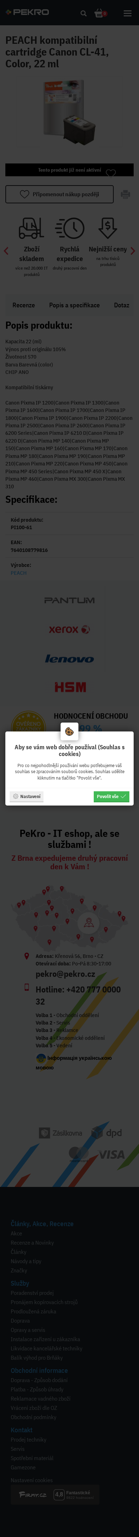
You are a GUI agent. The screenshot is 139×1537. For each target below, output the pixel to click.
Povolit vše (108, 796)
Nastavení (30, 796)
